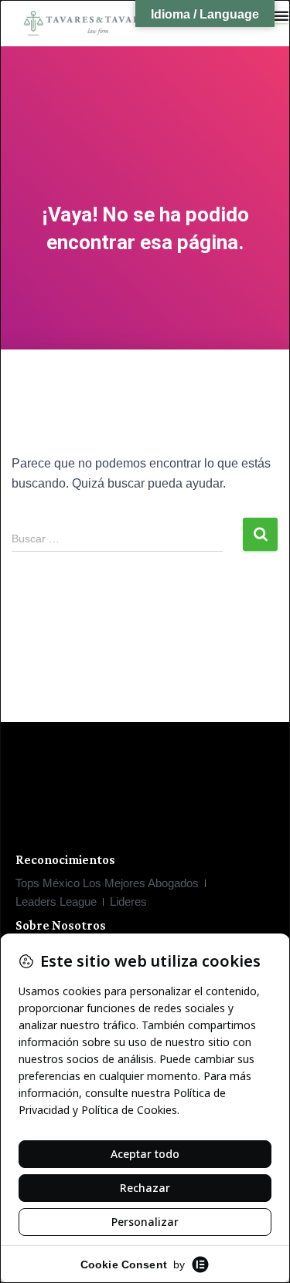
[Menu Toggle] (281, 15)
